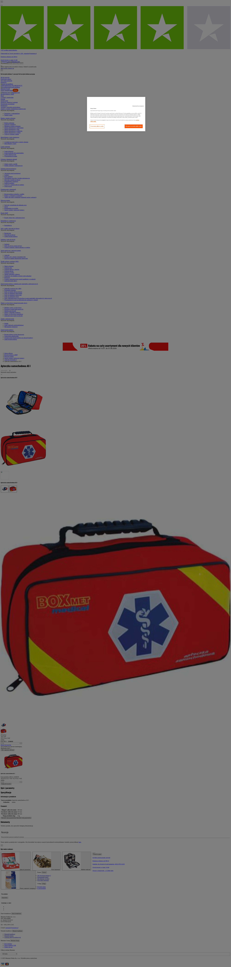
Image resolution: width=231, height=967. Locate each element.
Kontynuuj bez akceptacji (138, 106)
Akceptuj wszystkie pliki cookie (134, 126)
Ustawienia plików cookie (97, 126)
